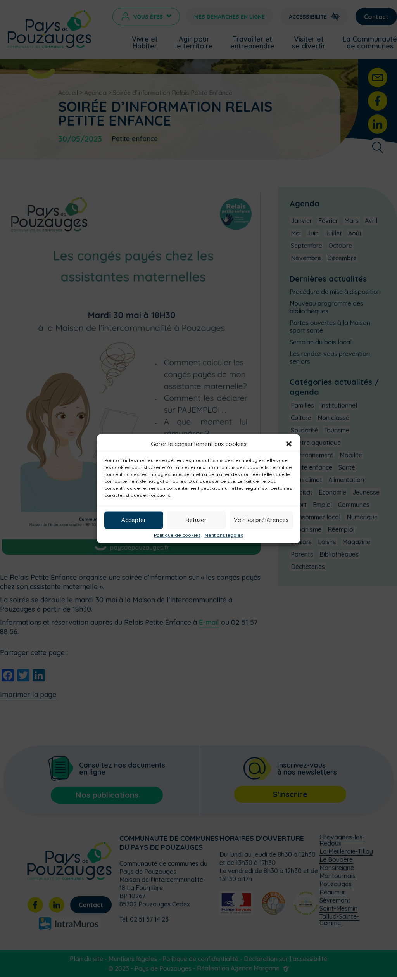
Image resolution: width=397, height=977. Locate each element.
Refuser (196, 520)
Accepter (133, 520)
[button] (289, 444)
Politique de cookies (177, 535)
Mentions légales (223, 535)
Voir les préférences (261, 520)
